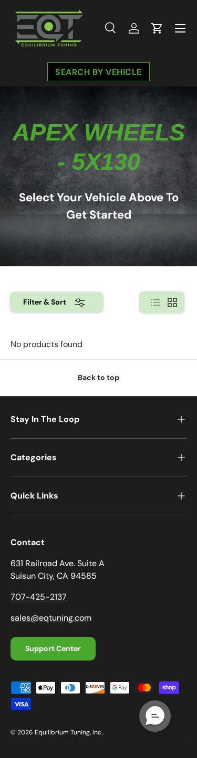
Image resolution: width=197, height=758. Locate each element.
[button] (157, 28)
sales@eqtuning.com (51, 617)
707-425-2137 (39, 596)
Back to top (98, 377)
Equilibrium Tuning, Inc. (68, 732)
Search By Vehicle (98, 71)
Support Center (53, 648)
